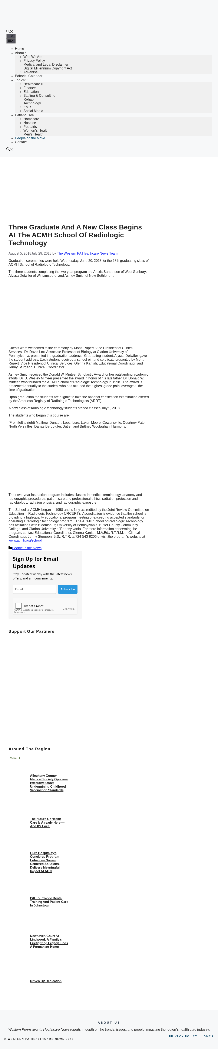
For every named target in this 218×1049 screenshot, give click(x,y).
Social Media (33, 111)
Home (19, 48)
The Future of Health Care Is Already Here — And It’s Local (47, 822)
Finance (29, 88)
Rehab (28, 99)
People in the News (27, 548)
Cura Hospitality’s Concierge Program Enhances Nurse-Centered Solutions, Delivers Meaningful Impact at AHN (45, 862)
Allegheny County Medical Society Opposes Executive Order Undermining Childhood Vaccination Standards (49, 783)
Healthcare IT (33, 84)
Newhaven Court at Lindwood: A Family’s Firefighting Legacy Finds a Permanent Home (49, 941)
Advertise (30, 72)
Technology (32, 103)
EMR (27, 107)
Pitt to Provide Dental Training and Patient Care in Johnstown (49, 901)
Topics (20, 80)
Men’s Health (33, 134)
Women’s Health (36, 130)
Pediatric (30, 126)
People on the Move (30, 138)
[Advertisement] (109, 189)
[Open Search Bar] (9, 32)
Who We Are (32, 57)
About (19, 53)
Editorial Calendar (28, 76)
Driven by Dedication (46, 981)
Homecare (31, 119)
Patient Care (24, 115)
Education (31, 92)
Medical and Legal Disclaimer (45, 64)
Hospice (29, 123)
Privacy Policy (34, 60)
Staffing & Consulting (39, 95)
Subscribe (68, 589)
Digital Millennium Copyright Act (47, 68)
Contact (21, 142)
